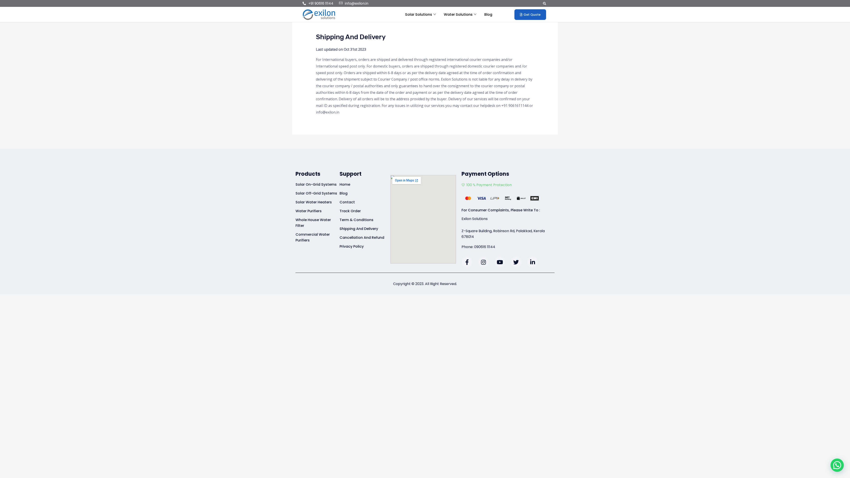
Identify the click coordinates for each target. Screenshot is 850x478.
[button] (544, 3)
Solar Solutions (418, 14)
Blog (488, 14)
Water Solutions (458, 14)
